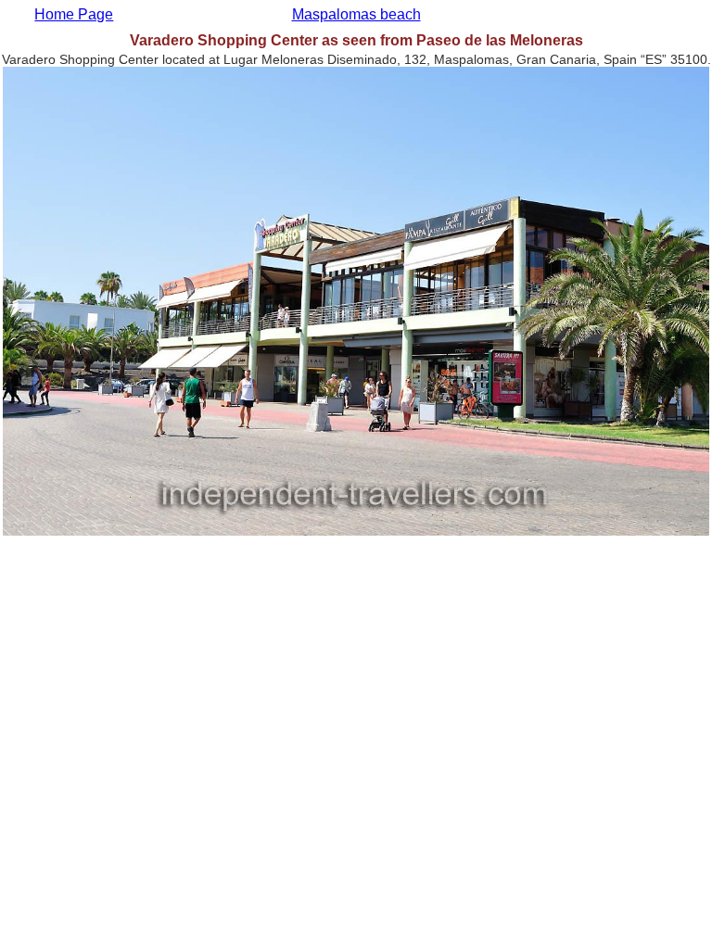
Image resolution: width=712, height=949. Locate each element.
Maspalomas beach (356, 14)
